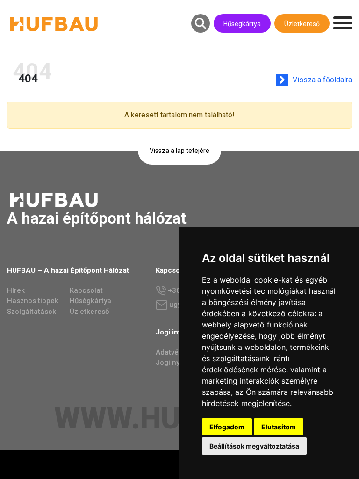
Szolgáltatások (31, 311)
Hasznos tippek (32, 301)
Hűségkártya (242, 24)
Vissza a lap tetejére (179, 150)
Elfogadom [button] (226, 427)
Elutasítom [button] (278, 427)
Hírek (16, 290)
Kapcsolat (86, 290)
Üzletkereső (302, 24)
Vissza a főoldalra (322, 79)
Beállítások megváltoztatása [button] (254, 446)
